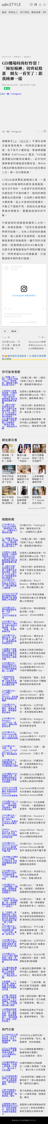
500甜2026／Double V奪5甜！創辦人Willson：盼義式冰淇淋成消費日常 (33, 819)
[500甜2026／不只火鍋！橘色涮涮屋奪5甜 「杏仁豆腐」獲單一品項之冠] (10, 930)
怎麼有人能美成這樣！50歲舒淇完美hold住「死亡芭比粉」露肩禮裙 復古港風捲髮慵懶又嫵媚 (33, 396)
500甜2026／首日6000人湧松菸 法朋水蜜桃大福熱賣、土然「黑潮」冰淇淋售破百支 (33, 627)
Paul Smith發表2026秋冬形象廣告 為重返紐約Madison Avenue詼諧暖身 (32, 793)
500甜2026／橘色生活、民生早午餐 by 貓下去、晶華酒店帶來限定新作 (33, 639)
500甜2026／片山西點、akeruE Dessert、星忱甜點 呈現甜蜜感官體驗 (33, 695)
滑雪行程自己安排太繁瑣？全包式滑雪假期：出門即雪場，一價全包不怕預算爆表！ (8, 479)
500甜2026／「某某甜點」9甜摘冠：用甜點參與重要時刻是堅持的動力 (32, 888)
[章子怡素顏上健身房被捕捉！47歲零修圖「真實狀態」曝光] (10, 1094)
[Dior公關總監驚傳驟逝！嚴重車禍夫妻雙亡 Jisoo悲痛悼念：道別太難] (10, 1052)
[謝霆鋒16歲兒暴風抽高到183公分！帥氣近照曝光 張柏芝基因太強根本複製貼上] (10, 1108)
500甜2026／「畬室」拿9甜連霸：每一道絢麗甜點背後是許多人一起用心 (33, 902)
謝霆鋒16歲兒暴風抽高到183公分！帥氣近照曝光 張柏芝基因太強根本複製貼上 (33, 1109)
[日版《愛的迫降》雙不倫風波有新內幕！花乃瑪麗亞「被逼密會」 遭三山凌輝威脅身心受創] (10, 999)
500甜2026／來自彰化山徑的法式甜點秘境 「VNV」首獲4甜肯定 (33, 875)
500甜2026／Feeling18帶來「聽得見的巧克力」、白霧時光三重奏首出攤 (32, 530)
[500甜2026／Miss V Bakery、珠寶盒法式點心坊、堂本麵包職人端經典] (10, 584)
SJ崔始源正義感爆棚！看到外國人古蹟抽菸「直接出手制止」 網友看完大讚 (33, 422)
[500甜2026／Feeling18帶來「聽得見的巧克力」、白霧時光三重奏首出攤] (10, 528)
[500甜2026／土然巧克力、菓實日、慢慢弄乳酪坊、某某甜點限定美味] (10, 708)
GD (5, 331)
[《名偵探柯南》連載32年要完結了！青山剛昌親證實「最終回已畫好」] (10, 1080)
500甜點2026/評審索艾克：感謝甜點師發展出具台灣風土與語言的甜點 (32, 778)
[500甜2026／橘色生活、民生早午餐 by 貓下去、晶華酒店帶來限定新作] (10, 639)
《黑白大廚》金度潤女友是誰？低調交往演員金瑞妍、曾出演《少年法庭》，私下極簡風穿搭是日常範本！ (32, 412)
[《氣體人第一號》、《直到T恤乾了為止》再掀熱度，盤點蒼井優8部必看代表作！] (10, 381)
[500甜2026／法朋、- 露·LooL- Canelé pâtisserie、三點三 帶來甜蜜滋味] (10, 750)
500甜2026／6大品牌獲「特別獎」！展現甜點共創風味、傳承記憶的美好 (32, 805)
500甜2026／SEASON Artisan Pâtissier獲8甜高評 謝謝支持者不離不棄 (33, 847)
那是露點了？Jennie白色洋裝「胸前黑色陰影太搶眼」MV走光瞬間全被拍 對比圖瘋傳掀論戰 (38, 500)
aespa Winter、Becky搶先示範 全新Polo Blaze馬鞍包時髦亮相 (32, 833)
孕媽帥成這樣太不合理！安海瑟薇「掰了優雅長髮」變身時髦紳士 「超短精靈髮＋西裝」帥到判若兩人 (33, 1016)
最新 (4, 12)
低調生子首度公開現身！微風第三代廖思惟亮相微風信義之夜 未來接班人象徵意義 (33, 654)
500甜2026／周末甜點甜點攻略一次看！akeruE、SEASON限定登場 (33, 613)
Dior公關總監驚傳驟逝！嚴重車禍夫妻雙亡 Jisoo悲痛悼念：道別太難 (24, 500)
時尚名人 (13, 12)
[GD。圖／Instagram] (24, 111)
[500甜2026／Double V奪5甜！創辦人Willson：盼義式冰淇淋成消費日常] (10, 819)
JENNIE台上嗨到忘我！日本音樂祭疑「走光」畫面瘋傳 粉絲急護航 (32, 1038)
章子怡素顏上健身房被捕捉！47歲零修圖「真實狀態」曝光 (33, 1094)
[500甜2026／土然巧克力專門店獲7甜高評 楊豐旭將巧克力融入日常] (10, 944)
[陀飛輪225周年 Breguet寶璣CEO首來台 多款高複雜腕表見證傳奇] (10, 861)
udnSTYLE (6, 56)
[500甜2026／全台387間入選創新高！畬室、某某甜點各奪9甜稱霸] (10, 958)
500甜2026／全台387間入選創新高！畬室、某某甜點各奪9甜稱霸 (32, 958)
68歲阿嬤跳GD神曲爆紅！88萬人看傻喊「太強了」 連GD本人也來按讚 (33, 1066)
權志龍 (13, 331)
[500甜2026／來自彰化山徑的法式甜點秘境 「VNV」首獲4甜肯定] (10, 875)
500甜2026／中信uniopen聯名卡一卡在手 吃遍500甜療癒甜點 (33, 736)
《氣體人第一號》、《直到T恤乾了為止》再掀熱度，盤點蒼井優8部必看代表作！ (33, 382)
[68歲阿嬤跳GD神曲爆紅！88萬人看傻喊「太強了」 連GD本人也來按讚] (10, 1066)
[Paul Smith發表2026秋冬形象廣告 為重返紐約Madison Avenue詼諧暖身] (10, 792)
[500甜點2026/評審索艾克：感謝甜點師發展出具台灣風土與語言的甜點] (10, 778)
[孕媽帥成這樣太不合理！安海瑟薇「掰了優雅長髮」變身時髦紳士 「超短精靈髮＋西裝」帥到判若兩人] (10, 1013)
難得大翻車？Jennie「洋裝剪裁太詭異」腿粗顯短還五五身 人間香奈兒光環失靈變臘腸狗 (23, 458)
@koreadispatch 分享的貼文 (24, 322)
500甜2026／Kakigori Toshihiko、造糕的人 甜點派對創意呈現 (32, 722)
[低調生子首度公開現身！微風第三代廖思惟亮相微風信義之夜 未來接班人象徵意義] (10, 653)
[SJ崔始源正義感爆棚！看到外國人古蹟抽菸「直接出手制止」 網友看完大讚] (10, 422)
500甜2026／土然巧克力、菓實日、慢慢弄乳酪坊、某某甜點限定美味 (32, 708)
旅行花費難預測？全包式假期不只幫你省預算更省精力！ (38, 458)
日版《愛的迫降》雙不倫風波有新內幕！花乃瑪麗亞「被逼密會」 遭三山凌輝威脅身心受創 (33, 1001)
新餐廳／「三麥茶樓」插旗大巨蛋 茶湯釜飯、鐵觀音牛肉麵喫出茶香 (33, 985)
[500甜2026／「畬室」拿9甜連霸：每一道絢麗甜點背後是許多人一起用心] (10, 902)
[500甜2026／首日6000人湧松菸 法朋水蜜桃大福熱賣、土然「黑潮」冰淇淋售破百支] (10, 625)
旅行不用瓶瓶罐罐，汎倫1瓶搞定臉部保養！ (8, 500)
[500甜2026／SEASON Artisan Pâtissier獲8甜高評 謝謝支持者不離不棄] (10, 847)
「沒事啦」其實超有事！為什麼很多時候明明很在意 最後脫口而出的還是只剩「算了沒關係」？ (33, 917)
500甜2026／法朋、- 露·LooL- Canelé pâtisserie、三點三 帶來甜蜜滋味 (33, 751)
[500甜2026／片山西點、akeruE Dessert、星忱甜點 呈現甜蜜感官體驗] (10, 695)
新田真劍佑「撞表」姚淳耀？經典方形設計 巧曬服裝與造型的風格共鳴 (33, 681)
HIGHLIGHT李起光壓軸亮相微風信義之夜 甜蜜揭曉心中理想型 (33, 598)
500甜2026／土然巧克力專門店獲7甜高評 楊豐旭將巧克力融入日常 (33, 944)
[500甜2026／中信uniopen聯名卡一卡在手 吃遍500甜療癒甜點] (10, 736)
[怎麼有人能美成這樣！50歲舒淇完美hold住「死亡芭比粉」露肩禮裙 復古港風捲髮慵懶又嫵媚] (10, 395)
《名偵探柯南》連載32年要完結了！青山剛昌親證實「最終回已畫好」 (33, 1080)
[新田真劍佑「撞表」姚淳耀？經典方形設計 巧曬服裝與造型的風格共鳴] (10, 681)
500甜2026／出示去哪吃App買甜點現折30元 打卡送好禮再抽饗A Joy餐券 (33, 668)
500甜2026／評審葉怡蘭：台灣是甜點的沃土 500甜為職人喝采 (31, 764)
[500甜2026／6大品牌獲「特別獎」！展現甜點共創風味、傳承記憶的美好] (10, 805)
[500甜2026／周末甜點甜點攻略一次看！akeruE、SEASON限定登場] (10, 612)
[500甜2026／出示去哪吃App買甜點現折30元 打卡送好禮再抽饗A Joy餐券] (10, 667)
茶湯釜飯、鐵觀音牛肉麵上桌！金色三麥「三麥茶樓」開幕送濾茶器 (23, 479)
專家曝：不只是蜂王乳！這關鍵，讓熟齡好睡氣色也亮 (8, 458)
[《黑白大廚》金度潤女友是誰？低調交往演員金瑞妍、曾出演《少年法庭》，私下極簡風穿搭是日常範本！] (10, 409)
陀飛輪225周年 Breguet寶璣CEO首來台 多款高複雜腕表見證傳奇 (33, 861)
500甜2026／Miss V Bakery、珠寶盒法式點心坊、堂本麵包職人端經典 (32, 585)
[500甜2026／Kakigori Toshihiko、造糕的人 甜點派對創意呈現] (10, 722)
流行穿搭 (24, 12)
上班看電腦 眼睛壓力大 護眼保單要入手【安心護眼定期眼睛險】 (38, 479)
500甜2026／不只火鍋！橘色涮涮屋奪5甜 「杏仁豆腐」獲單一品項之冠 (33, 930)
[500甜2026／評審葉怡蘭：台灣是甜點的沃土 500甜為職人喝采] (10, 764)
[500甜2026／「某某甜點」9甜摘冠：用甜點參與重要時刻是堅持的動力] (10, 888)
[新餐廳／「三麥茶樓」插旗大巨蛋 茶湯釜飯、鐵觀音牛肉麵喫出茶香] (10, 985)
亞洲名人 (27, 56)
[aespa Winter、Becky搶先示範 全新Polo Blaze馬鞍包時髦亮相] (10, 833)
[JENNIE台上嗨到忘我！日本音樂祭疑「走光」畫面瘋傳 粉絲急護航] (10, 1038)
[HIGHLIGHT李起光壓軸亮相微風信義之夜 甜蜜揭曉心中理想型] (10, 598)
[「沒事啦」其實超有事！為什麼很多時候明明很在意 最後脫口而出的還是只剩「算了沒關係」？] (10, 916)
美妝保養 (36, 12)
